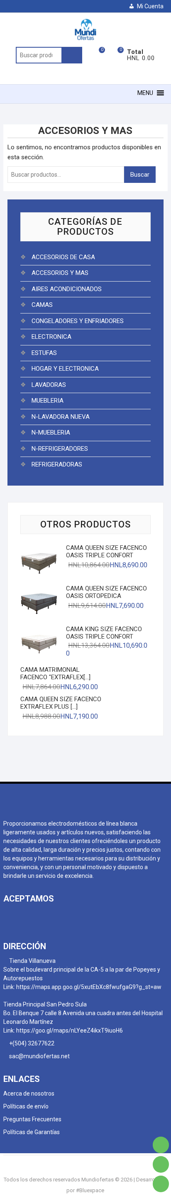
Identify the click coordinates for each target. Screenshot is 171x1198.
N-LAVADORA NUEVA (61, 416)
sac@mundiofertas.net (39, 1056)
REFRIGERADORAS (57, 464)
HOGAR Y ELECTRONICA (65, 368)
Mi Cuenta (150, 6)
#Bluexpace (90, 1190)
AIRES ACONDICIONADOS (67, 289)
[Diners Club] (39, 916)
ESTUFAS (44, 353)
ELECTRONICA (51, 336)
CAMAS (42, 305)
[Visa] (24, 916)
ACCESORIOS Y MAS (60, 273)
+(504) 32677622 (32, 1043)
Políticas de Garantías (31, 1132)
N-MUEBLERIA (51, 432)
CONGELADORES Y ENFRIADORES (78, 321)
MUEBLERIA (48, 400)
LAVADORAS (49, 385)
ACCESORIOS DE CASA (63, 257)
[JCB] (69, 916)
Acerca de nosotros (28, 1093)
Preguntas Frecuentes (32, 1119)
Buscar (71, 55)
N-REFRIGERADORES (60, 448)
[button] (145, 93)
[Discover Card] (54, 916)
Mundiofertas (97, 1179)
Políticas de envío (26, 1106)
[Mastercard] (9, 916)
